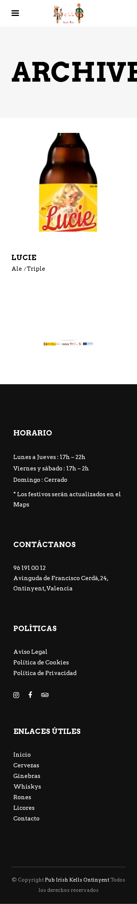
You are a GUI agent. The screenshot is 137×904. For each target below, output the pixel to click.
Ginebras (26, 776)
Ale (16, 268)
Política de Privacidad (44, 673)
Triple (36, 268)
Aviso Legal (30, 651)
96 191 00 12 (29, 568)
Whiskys (27, 786)
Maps (21, 504)
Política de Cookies (41, 662)
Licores (24, 808)
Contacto (26, 818)
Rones (22, 797)
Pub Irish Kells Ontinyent (77, 880)
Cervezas (26, 765)
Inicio (22, 754)
